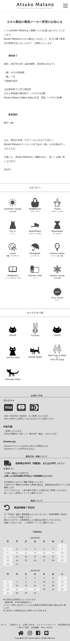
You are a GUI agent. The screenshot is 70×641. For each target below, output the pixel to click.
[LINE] (47, 633)
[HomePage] (21, 633)
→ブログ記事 (38, 93)
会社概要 (35, 627)
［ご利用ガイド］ (20, 493)
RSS (43, 627)
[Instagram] (30, 633)
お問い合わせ (29, 625)
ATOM (49, 627)
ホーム (4, 625)
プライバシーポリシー (46, 625)
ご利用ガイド (15, 625)
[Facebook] (38, 633)
